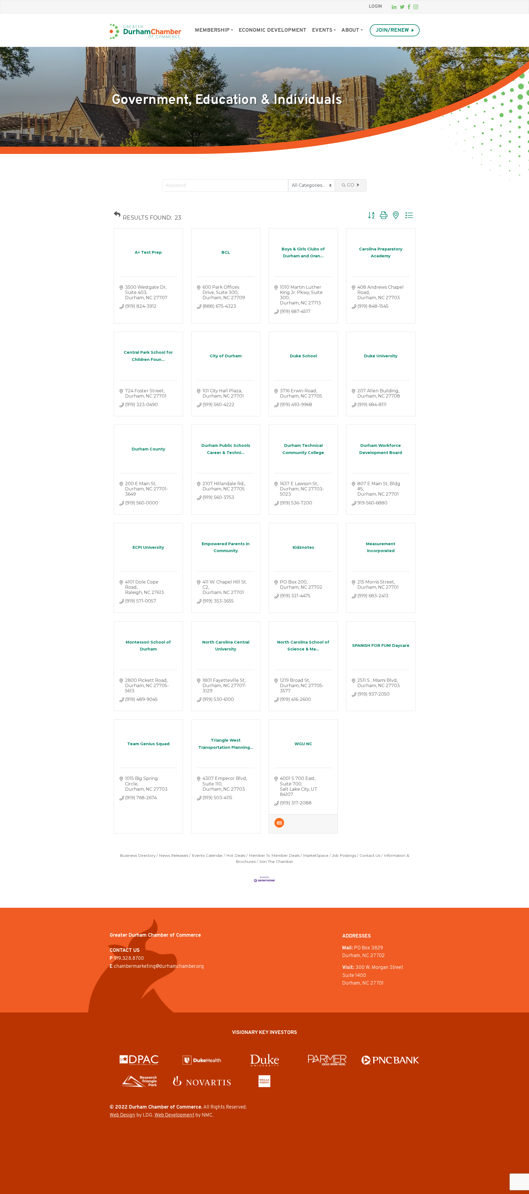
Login (375, 6)
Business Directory (137, 855)
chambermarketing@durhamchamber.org (159, 966)
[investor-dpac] (139, 1060)
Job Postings (344, 855)
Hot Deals (235, 855)
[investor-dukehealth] (202, 1060)
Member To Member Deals (274, 855)
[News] (279, 826)
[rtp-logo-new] (139, 1081)
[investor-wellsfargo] (264, 1081)
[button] (117, 214)
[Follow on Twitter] (402, 7)
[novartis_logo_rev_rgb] (201, 1081)
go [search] (350, 185)
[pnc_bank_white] (390, 1060)
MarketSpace (315, 855)
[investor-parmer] (327, 1060)
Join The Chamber (276, 861)
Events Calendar (207, 855)
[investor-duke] (264, 1060)
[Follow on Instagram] (416, 7)
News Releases (173, 855)
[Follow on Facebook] (409, 7)
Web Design (122, 1115)
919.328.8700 (129, 958)
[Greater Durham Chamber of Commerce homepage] (145, 31)
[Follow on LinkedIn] (394, 7)
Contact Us (370, 855)
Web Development (174, 1115)
